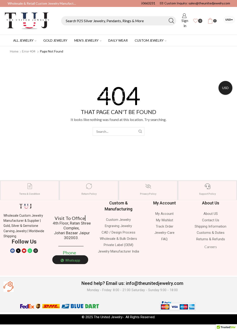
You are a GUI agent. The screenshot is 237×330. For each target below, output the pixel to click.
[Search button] (171, 20)
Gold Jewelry (55, 40)
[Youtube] (24, 250)
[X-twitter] (18, 250)
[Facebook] (12, 250)
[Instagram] (35, 250)
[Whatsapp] (30, 250)
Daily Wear (118, 40)
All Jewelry (23, 40)
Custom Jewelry (149, 40)
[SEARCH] (140, 131)
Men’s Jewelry (86, 40)
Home (14, 51)
